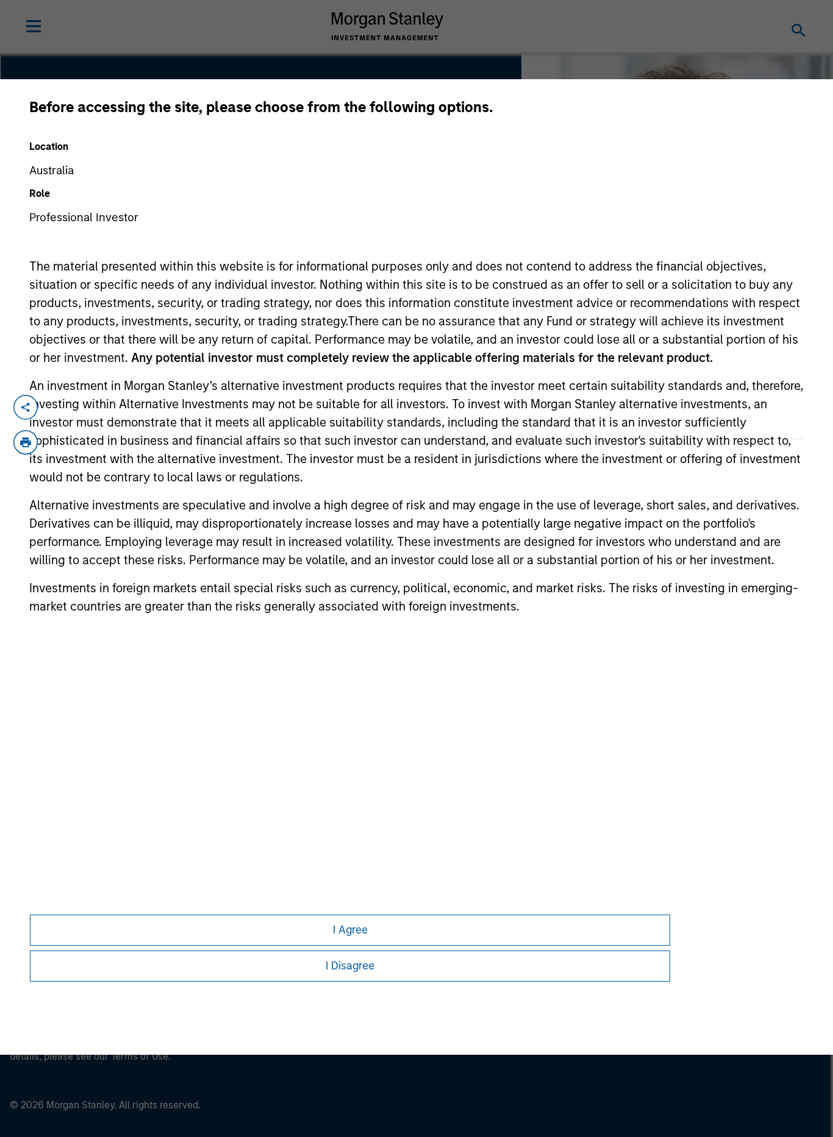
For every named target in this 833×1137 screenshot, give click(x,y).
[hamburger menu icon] (33, 26)
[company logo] (388, 26)
